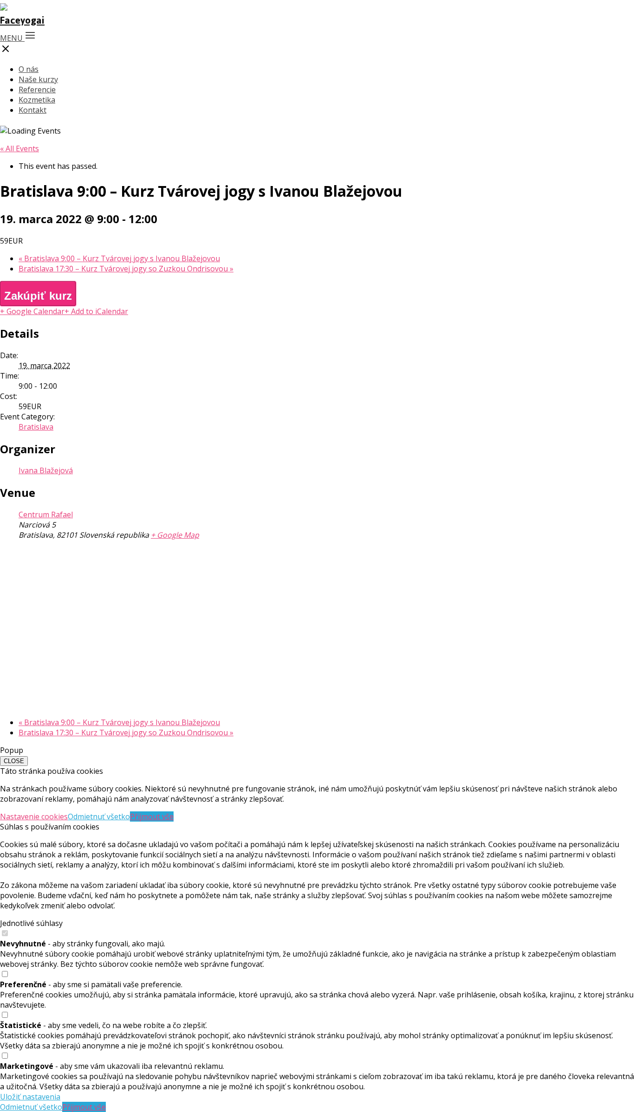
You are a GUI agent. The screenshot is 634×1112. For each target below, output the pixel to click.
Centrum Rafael (46, 514)
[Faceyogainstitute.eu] (22, 20)
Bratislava (36, 427)
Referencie (37, 89)
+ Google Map (175, 535)
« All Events (19, 148)
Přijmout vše (152, 816)
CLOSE (14, 761)
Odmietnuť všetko (99, 816)
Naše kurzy (38, 79)
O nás (29, 69)
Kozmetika (37, 100)
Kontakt (32, 110)
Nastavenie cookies (34, 816)
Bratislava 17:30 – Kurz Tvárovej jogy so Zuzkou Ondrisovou (126, 269)
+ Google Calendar (32, 311)
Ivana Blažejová (46, 470)
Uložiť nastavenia (30, 1097)
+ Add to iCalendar (96, 311)
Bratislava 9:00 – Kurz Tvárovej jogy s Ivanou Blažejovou (119, 258)
